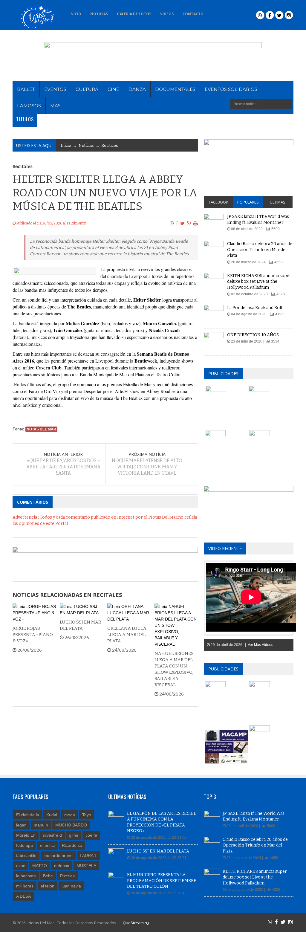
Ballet (26, 89)
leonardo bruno (58, 855)
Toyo (86, 814)
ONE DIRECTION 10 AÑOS (253, 334)
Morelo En (26, 835)
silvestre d (52, 835)
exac (20, 865)
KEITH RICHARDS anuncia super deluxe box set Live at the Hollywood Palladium (259, 281)
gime (73, 835)
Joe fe (91, 835)
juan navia (71, 886)
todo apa (24, 845)
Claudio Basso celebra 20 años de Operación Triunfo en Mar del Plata (259, 249)
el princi (47, 845)
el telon (47, 886)
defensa (61, 865)
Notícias (86, 145)
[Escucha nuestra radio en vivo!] (216, 12)
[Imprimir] (195, 223)
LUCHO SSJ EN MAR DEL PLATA (158, 851)
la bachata (26, 875)
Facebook (218, 202)
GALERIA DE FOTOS (134, 13)
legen (21, 825)
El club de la (27, 814)
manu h (41, 825)
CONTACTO (193, 13)
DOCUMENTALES (175, 89)
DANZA (137, 89)
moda (69, 814)
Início (66, 145)
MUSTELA (86, 865)
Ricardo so (72, 845)
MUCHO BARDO (71, 825)
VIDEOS (167, 13)
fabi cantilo (26, 855)
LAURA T (88, 855)
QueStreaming (135, 922)
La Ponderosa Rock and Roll (254, 307)
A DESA (23, 896)
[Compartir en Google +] (189, 223)
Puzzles (67, 875)
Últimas (277, 202)
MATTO (39, 865)
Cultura (87, 89)
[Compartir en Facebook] (177, 223)
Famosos (29, 106)
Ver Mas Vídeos (260, 645)
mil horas (24, 886)
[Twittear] (182, 223)
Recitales (109, 145)
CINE (113, 89)
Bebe (48, 875)
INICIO (75, 13)
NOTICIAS (99, 13)
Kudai (51, 814)
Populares (248, 202)
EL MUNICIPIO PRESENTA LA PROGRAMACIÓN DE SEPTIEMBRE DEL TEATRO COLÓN (161, 880)
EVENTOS (55, 89)
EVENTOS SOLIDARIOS (231, 89)
